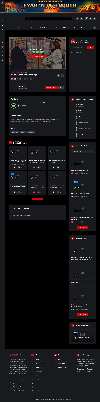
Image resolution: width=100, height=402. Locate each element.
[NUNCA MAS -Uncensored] (37, 151)
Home (10, 33)
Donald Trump (15, 132)
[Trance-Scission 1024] (37, 176)
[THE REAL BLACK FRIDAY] (57, 151)
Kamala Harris (31, 132)
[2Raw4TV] (15, 18)
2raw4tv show (16, 72)
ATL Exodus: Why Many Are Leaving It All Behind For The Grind (17, 162)
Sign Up (38, 387)
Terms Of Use (61, 363)
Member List (39, 371)
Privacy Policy (62, 367)
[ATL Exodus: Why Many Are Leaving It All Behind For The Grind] (18, 151)
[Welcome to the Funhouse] (82, 185)
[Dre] (72, 117)
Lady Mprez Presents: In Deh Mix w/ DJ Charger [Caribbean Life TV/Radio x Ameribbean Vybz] (82, 259)
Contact (38, 379)
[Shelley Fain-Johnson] (72, 129)
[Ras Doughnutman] (72, 123)
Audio (59, 359)
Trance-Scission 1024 (37, 185)
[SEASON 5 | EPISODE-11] (57, 176)
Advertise (38, 367)
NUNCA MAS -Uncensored (37, 160)
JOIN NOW (50, 11)
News (37, 375)
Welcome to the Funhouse (80, 194)
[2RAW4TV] (72, 111)
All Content (39, 383)
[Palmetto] (13, 87)
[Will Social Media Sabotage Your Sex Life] (82, 208)
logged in (19, 215)
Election (23, 132)
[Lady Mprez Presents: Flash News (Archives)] (82, 296)
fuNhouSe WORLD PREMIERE (81, 170)
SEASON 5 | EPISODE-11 (56, 185)
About (37, 363)
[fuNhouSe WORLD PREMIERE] (82, 161)
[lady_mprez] (72, 135)
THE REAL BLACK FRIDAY (57, 160)
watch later (75, 282)
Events (37, 390)
